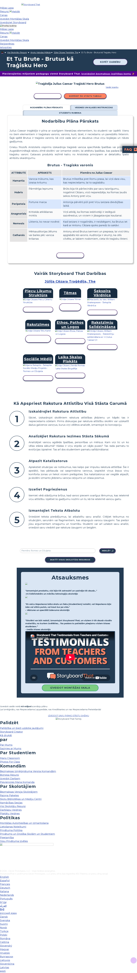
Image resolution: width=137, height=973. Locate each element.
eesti (3, 971)
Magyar (4, 949)
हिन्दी (2, 909)
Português (6, 898)
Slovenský (6, 945)
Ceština (4, 942)
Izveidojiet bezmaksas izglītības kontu (106, 74)
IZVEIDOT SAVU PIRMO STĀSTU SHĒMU (68, 715)
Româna (5, 938)
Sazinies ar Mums (10, 748)
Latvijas (4, 967)
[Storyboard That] (30, 4)
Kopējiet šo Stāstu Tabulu (85, 96)
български (6, 956)
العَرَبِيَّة (3, 905)
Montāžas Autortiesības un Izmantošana (24, 823)
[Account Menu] (8, 25)
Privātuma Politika (11, 830)
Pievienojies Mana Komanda (17, 782)
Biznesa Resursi (9, 774)
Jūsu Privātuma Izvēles (14, 841)
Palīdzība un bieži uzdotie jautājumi (21, 728)
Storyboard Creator (11, 731)
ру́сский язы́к (8, 913)
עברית (3, 902)
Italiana (4, 891)
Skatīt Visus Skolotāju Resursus (70, 560)
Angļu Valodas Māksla (41, 52)
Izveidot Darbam (10, 778)
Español (5, 880)
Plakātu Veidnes (10, 813)
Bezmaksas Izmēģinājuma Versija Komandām (28, 771)
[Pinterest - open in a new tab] (1, 867)
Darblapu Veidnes (11, 809)
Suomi (4, 924)
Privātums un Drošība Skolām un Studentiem (27, 833)
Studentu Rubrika (70, 113)
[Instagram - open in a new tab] (1, 858)
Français (5, 884)
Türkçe (4, 931)
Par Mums (6, 744)
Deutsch (5, 887)
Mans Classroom (10, 758)
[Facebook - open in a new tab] (1, 854)
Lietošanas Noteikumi (13, 826)
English (4, 877)
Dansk (4, 916)
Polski (3, 934)
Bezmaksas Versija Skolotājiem (19, 791)
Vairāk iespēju (112, 87)
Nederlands (7, 895)
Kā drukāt (6, 735)
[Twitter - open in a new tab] (1, 863)
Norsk (3, 927)
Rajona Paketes (9, 795)
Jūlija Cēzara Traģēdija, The (66, 52)
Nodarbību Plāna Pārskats (46, 107)
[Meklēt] (14, 11)
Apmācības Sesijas (11, 802)
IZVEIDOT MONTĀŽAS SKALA (70, 687)
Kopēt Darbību (110, 62)
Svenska (5, 920)
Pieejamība (7, 837)
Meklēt (106, 551)
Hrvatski (5, 953)
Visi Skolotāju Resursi (17, 52)
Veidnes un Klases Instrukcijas (94, 107)
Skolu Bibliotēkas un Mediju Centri (21, 799)
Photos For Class (10, 761)
